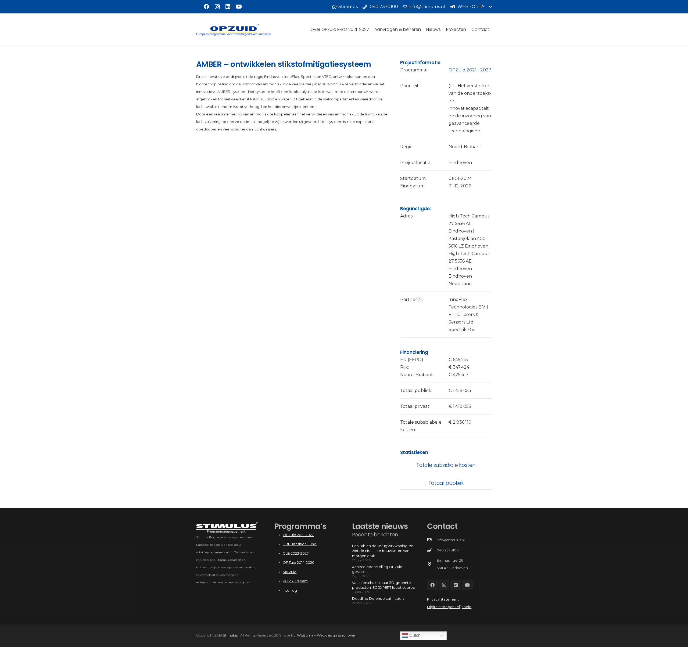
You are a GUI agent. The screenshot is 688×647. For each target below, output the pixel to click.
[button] (471, 6)
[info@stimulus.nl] (431, 540)
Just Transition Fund (300, 544)
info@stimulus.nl (451, 540)
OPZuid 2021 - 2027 (470, 69)
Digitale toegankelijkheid (449, 607)
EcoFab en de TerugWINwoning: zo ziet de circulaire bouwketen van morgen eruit (382, 551)
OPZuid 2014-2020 (298, 562)
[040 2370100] (431, 550)
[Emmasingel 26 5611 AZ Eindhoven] (431, 564)
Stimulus (230, 635)
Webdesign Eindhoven (336, 635)
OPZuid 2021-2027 (298, 535)
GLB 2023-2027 (296, 553)
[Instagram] (217, 6)
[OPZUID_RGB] (233, 30)
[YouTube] (238, 6)
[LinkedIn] (228, 6)
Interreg (290, 590)
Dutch (414, 635)
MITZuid (289, 572)
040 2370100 (448, 550)
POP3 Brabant (295, 581)
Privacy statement (443, 599)
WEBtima (305, 635)
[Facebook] (206, 6)
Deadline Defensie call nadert (378, 598)
